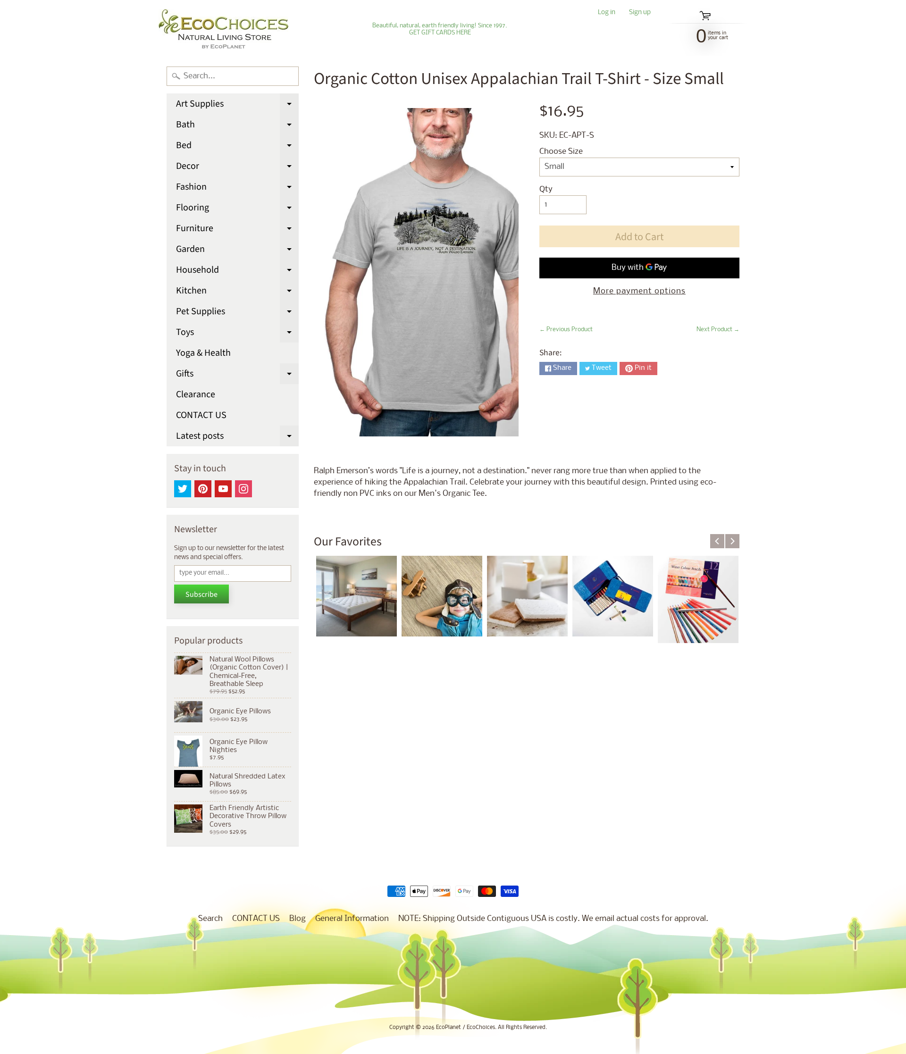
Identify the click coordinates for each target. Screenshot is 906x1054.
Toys (237, 334)
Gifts (237, 375)
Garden (237, 251)
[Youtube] (223, 488)
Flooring (237, 209)
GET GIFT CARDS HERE (440, 33)
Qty (546, 189)
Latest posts (237, 437)
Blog (297, 918)
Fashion (237, 188)
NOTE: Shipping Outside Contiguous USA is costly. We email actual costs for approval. (553, 918)
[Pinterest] (202, 488)
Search (210, 918)
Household (237, 271)
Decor (237, 167)
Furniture (237, 230)
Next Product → (717, 329)
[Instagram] (243, 488)
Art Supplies (237, 105)
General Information (352, 918)
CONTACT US (201, 415)
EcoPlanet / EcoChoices (465, 1027)
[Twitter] (182, 488)
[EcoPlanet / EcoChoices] (223, 29)
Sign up (640, 13)
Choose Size (561, 151)
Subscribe (201, 594)
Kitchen (237, 292)
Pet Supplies (237, 313)
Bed (237, 147)
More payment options (639, 291)
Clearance (195, 394)
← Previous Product (566, 329)
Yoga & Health (203, 353)
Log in (606, 13)
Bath (237, 126)
